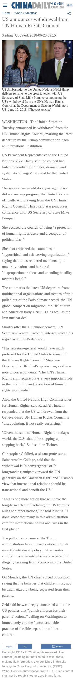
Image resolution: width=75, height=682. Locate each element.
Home (6, 13)
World (18, 13)
